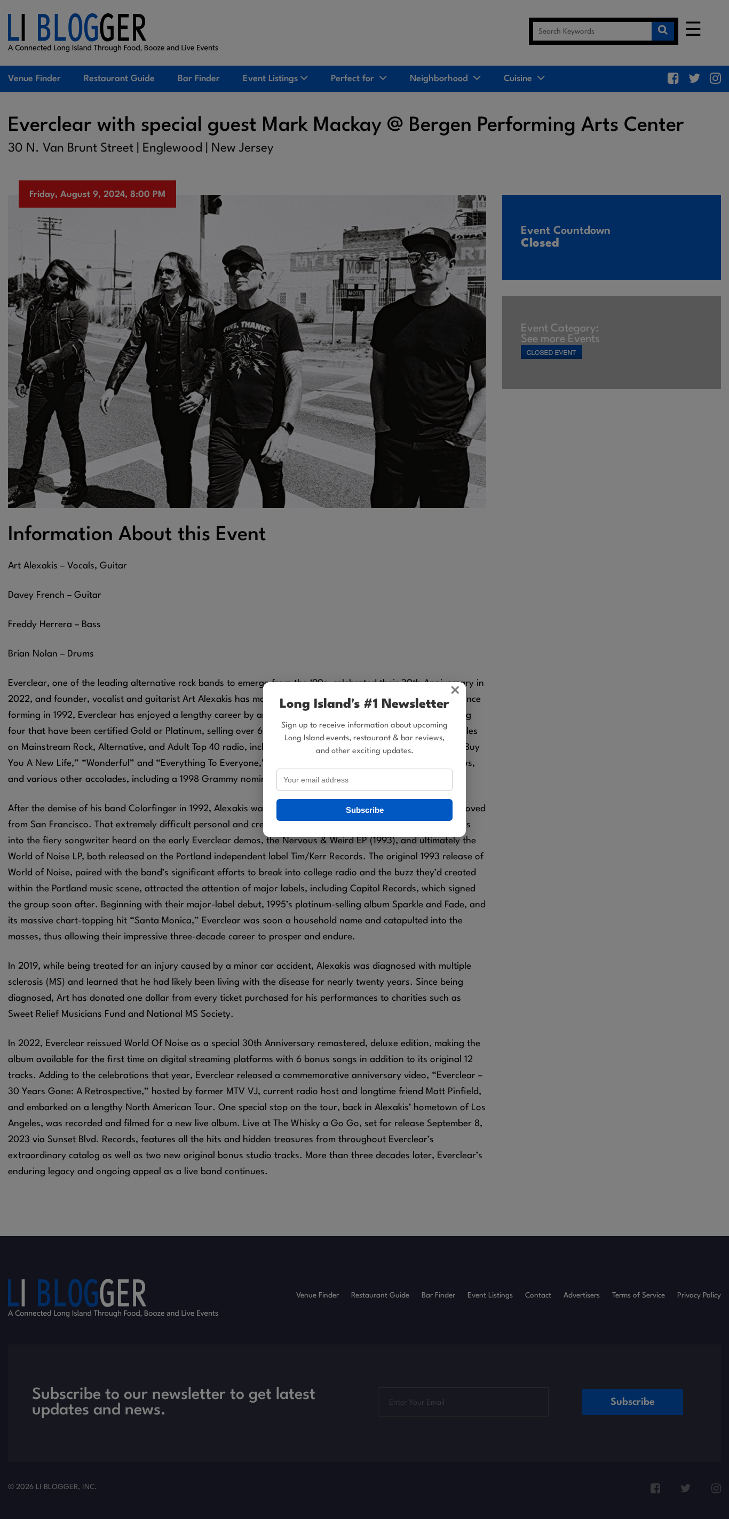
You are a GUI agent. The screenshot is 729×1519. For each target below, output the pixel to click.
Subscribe (365, 809)
